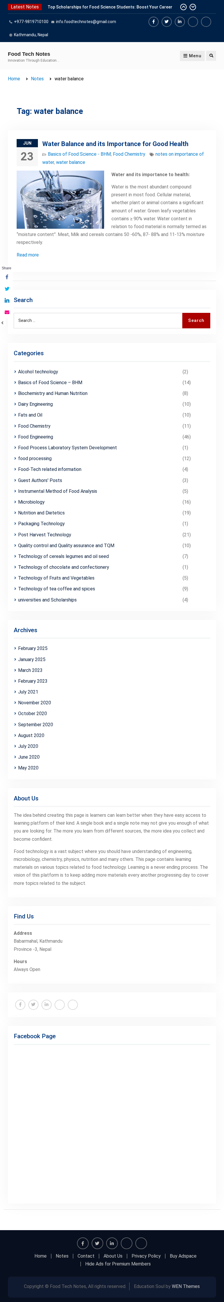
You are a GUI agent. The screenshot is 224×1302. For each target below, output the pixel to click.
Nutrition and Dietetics (41, 513)
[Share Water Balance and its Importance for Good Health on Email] (6, 312)
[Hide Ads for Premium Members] (206, 22)
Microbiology (31, 502)
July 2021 (28, 692)
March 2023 (30, 670)
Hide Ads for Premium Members (118, 1264)
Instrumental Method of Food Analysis (57, 491)
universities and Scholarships (47, 600)
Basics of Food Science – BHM (50, 382)
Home (40, 1256)
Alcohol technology (38, 372)
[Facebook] (153, 22)
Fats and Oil (30, 415)
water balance (70, 162)
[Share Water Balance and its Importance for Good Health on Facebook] (6, 277)
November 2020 (34, 702)
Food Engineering (35, 437)
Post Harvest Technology (44, 535)
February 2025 (33, 648)
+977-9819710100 (31, 21)
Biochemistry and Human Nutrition (53, 393)
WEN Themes (186, 1286)
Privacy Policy (146, 1256)
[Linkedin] (180, 22)
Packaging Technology (41, 523)
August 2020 (31, 735)
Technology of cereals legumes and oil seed (63, 556)
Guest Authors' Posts (40, 480)
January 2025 (32, 659)
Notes (62, 1256)
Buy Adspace (183, 1256)
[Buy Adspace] (193, 22)
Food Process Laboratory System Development (67, 447)
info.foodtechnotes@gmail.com (86, 21)
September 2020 (35, 724)
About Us (113, 1256)
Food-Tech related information (49, 469)
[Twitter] (167, 22)
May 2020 (28, 768)
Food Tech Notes (29, 54)
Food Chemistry (129, 154)
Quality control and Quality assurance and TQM (66, 545)
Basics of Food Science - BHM (79, 154)
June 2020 (29, 757)
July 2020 (28, 746)
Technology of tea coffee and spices (56, 589)
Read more (28, 255)
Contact (86, 1256)
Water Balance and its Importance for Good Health (115, 144)
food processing (35, 458)
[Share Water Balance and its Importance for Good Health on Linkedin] (6, 301)
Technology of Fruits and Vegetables (56, 578)
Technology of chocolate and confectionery (63, 567)
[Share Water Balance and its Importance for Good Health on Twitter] (6, 289)
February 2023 (33, 681)
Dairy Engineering (35, 404)
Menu (195, 55)
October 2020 (32, 713)
